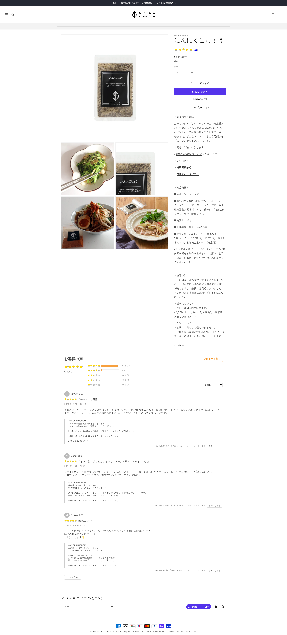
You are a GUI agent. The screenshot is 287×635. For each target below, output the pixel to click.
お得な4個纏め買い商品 (189, 154)
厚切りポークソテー (188, 174)
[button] (6, 14)
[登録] (111, 606)
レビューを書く (212, 358)
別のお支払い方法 (200, 99)
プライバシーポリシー (155, 632)
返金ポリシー (138, 632)
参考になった (214, 446)
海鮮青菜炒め (184, 167)
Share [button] (181, 345)
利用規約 (170, 632)
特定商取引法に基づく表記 (187, 632)
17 (196, 49)
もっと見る (72, 577)
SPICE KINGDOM (104, 632)
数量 (176, 66)
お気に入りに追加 (200, 107)
